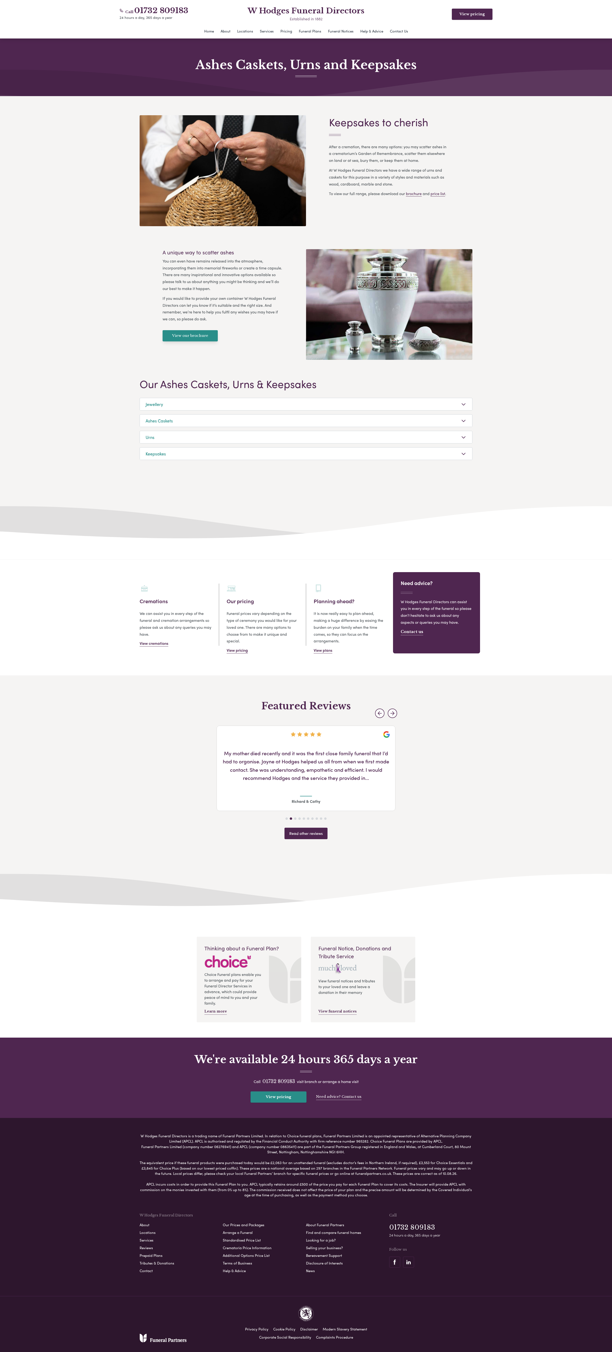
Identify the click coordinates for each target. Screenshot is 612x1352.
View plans (323, 650)
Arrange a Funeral (238, 1232)
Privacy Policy (256, 1329)
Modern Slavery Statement (345, 1329)
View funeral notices (337, 1011)
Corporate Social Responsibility (285, 1337)
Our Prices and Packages (243, 1224)
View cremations (154, 643)
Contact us (412, 631)
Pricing (286, 31)
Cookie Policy (284, 1329)
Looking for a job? (321, 1240)
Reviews (146, 1247)
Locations (245, 31)
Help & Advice (371, 31)
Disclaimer (309, 1329)
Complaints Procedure (334, 1337)
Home (209, 31)
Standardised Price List (242, 1240)
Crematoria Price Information (247, 1247)
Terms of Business (237, 1263)
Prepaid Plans (151, 1255)
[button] (379, 713)
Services (267, 31)
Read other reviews (306, 833)
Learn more (215, 1011)
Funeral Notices (341, 31)
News (310, 1270)
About (225, 31)
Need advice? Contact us (338, 1096)
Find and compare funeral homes (333, 1232)
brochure (414, 193)
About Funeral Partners (325, 1224)
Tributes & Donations (157, 1263)
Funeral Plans (310, 31)
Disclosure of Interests (324, 1263)
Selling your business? (324, 1247)
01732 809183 (161, 10)
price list (438, 193)
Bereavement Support (324, 1255)
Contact (146, 1270)
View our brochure (190, 335)
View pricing (472, 14)
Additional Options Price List (246, 1255)
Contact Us (399, 31)
